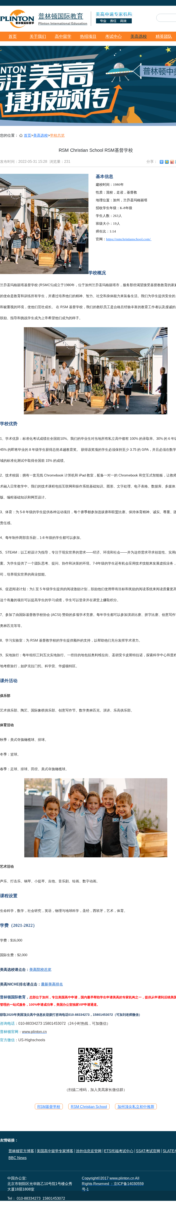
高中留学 (63, 36)
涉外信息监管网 (89, 1151)
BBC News (17, 1158)
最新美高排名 (52, 984)
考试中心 (113, 36)
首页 (12, 36)
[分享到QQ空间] (167, 162)
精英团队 (164, 36)
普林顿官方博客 (21, 1151)
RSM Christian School (89, 1107)
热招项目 (88, 36)
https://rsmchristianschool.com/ (128, 239)
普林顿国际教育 (62, 19)
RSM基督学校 (48, 1107)
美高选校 (138, 36)
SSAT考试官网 (148, 1151)
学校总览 (57, 135)
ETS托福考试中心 (118, 1151)
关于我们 (38, 36)
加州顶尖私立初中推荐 (136, 1107)
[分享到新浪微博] (172, 162)
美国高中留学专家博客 (55, 1151)
